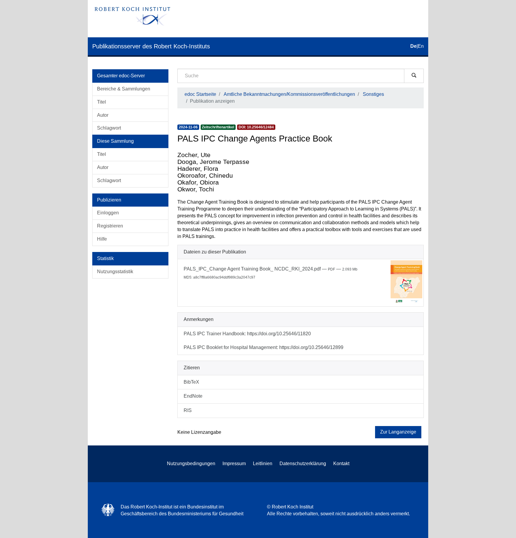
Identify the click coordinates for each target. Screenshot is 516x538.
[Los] (414, 76)
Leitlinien (262, 463)
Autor (102, 115)
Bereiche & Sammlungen (123, 88)
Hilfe (102, 239)
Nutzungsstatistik (115, 271)
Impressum (234, 463)
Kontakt (341, 463)
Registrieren (110, 225)
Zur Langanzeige (398, 431)
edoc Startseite (200, 94)
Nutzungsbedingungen (191, 463)
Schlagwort (109, 127)
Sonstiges (373, 94)
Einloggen (108, 212)
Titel (101, 101)
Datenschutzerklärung (303, 463)
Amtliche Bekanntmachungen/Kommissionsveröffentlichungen (289, 94)
